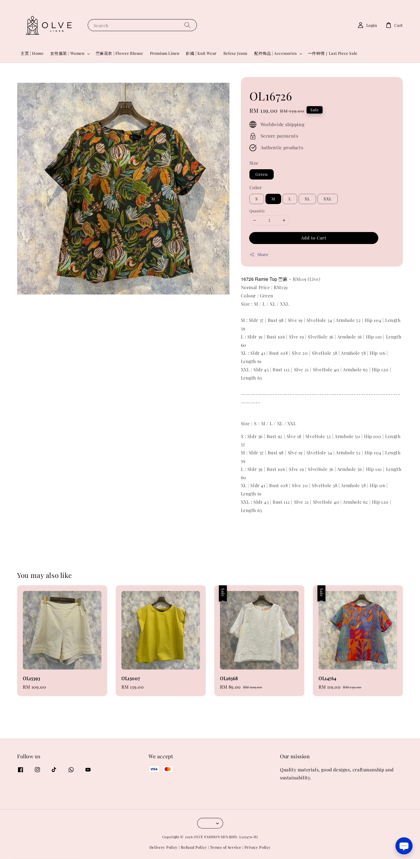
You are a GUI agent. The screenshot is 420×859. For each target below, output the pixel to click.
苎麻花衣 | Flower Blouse (119, 53)
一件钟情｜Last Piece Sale (332, 53)
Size (254, 163)
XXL (327, 198)
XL (307, 198)
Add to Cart (313, 238)
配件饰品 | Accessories (275, 53)
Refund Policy (194, 847)
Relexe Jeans (235, 53)
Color (255, 187)
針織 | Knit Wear (201, 53)
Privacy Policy (258, 847)
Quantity (257, 210)
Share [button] (263, 254)
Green (261, 174)
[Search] (187, 25)
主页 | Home (32, 53)
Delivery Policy (163, 847)
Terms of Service (225, 847)
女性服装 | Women (67, 53)
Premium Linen (164, 53)
